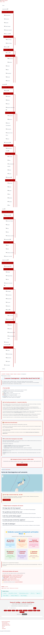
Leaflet (35, 491)
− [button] (2, 476)
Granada (13, 610)
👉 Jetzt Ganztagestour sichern (22, 464)
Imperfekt (10, 325)
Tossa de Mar (30, 610)
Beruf (8, 69)
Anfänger (8, 272)
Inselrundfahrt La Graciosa (12, 593)
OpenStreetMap (38, 491)
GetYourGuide (8, 469)
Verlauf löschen (24, 614)
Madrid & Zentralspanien (8, 124)
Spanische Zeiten (9, 319)
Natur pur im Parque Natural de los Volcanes (16, 576)
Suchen (34, 608)
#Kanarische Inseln (12, 588)
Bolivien (10, 186)
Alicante (35, 610)
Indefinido (10, 328)
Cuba (9, 160)
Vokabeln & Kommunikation (6, 343)
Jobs (3, 627)
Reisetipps (4, 84)
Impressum (4, 628)
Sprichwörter (9, 357)
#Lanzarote (16, 588)
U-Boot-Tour (32, 593)
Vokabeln (8, 361)
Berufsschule (11, 58)
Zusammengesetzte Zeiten (11, 337)
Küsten (8, 138)
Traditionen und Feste (10, 235)
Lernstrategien (7, 365)
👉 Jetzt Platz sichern (6, 499)
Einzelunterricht (7, 15)
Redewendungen (9, 354)
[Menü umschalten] (7, 12)
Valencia (21, 610)
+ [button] (2, 475)
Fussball (8, 224)
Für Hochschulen (4, 622)
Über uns (3, 626)
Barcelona (10, 119)
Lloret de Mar (25, 610)
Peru (9, 205)
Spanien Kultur (7, 215)
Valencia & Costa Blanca (9, 134)
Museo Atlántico (6, 595)
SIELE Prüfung (9, 43)
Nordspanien (9, 129)
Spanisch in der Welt (8, 256)
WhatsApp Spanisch (8, 30)
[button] (7, 9)
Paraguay (10, 201)
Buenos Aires (22, 612)
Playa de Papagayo (24, 595)
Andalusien (8, 96)
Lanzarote (6, 586)
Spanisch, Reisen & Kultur (6, 625)
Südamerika (9, 177)
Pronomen (8, 302)
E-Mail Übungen (7, 26)
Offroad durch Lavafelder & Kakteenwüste (15, 577)
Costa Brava (11, 115)
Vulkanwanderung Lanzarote (24, 593)
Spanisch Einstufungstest (6, 621)
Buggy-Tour (38, 593)
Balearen (8, 100)
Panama (10, 173)
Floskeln (8, 350)
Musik (8, 232)
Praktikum (10, 62)
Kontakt (3, 368)
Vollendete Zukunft (12, 332)
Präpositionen (9, 298)
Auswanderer (9, 73)
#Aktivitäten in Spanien (6, 588)
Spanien (6, 90)
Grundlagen (9, 291)
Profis (8, 279)
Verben (8, 309)
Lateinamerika (7, 142)
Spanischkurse (4, 9)
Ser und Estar (11, 315)
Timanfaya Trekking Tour (15, 595)
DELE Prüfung (9, 39)
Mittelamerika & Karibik (9, 149)
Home (3, 5)
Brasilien (10, 190)
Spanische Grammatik (8, 283)
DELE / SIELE (7, 33)
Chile (9, 194)
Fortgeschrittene (9, 275)
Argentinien (10, 183)
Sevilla (17, 610)
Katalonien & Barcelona (10, 107)
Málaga (39, 610)
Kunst (8, 228)
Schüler (8, 52)
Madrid (5, 610)
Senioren (8, 80)
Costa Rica (10, 156)
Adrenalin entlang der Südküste (12, 578)
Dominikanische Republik (11, 165)
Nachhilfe (6, 22)
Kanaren (8, 103)
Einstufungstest (7, 266)
